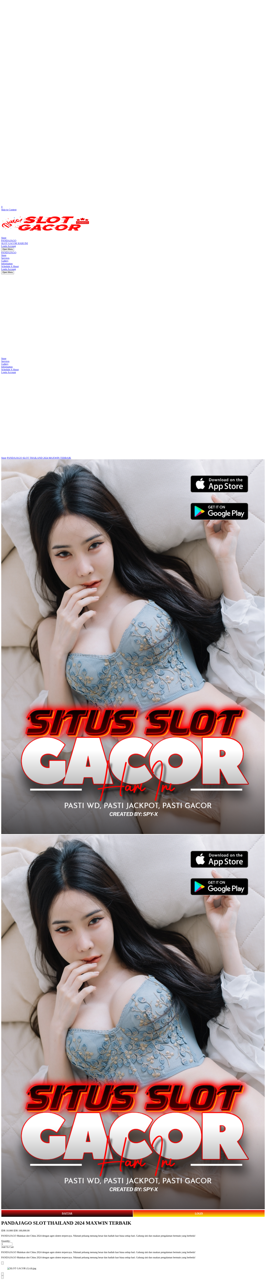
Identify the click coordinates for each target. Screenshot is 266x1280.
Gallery (4, 261)
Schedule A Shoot (10, 266)
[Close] (2, 1263)
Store (3, 238)
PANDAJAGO (8, 240)
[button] (133, 1247)
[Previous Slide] (2, 1274)
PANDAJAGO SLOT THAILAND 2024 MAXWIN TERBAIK (39, 458)
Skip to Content (8, 209)
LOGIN (199, 1213)
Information (7, 263)
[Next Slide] (2, 1277)
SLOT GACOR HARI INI (14, 243)
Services (5, 258)
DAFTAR (67, 1213)
